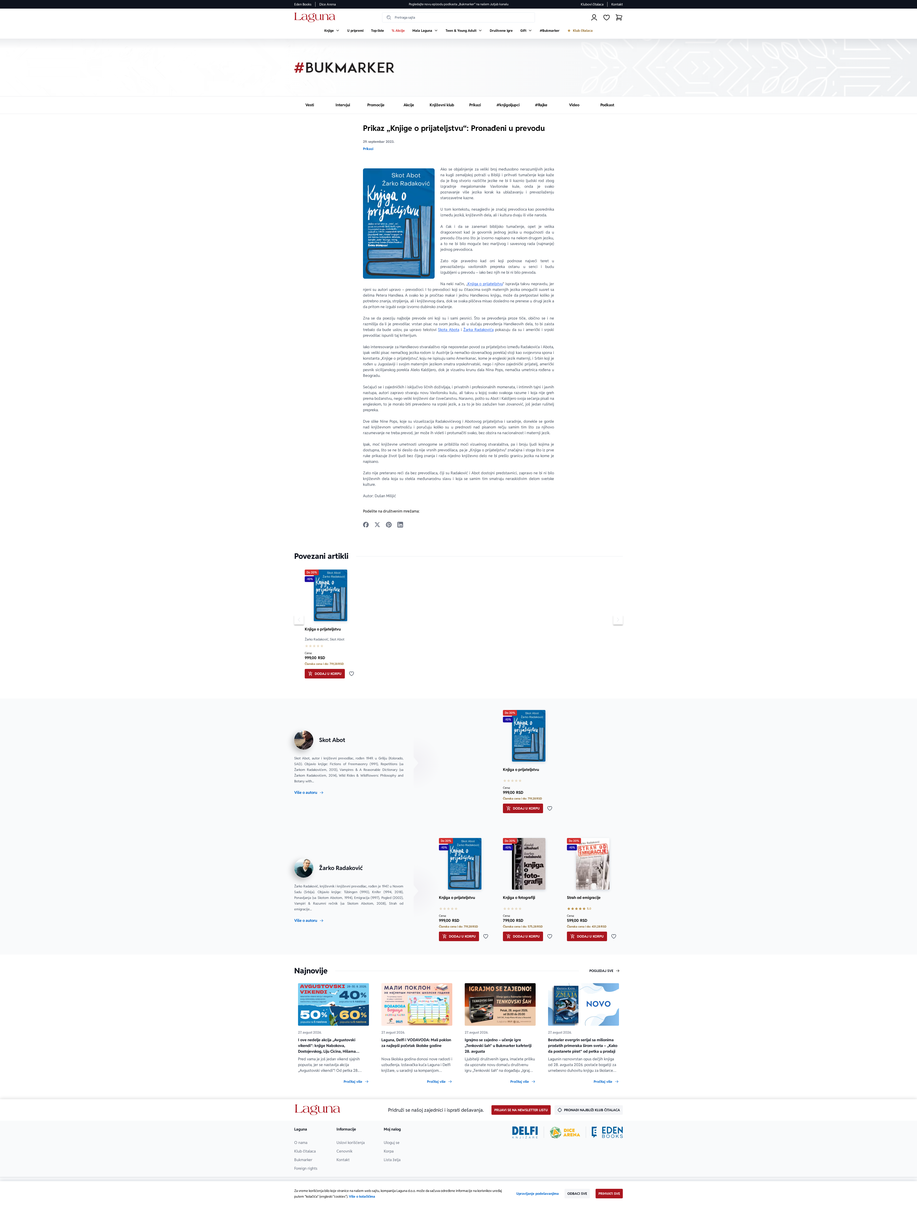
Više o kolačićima (362, 1196)
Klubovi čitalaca (592, 4)
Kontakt (617, 4)
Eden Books (302, 4)
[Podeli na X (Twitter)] (377, 525)
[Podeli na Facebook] (366, 525)
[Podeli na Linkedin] (400, 525)
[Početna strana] (316, 17)
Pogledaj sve (601, 971)
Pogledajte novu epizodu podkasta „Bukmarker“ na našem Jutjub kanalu (458, 4)
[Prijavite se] (594, 17)
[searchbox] (458, 17)
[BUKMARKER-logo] (344, 67)
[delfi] (525, 1132)
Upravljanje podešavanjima (537, 1193)
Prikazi (368, 149)
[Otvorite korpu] (619, 17)
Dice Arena (327, 4)
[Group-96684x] (607, 1132)
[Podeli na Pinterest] (389, 525)
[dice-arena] (565, 1132)
